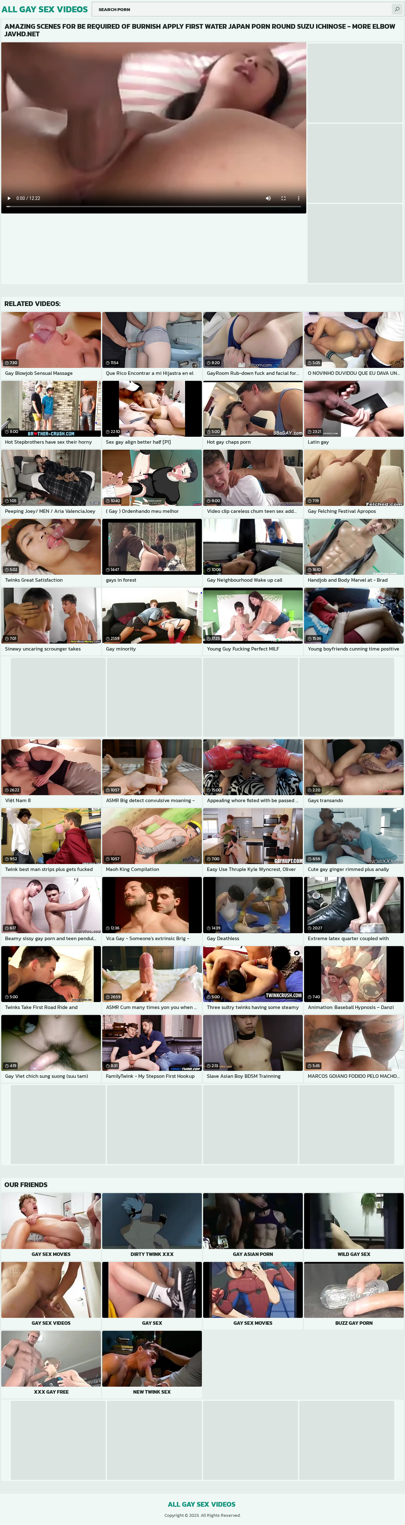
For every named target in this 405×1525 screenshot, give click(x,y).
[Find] (397, 9)
